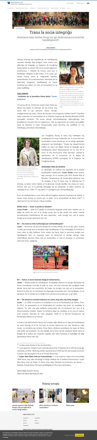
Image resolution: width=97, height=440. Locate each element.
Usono (36, 420)
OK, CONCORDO (79, 435)
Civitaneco (10, 8)
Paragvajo (25, 425)
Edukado (32, 8)
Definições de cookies (69, 435)
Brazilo (25, 423)
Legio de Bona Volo (28, 414)
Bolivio (25, 420)
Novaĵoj (63, 8)
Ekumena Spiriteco (43, 8)
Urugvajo (37, 423)
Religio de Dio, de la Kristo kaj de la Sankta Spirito (37, 429)
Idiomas (89, 3)
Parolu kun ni (80, 3)
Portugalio (37, 418)
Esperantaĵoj (54, 8)
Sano (68, 8)
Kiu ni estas (70, 3)
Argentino (25, 418)
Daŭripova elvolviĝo (22, 8)
